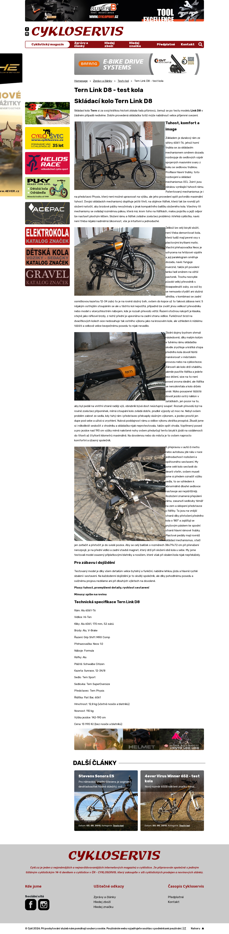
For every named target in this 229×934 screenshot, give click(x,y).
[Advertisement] (47, 75)
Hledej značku (135, 44)
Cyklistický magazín (47, 44)
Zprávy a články (81, 44)
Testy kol (123, 81)
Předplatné (166, 44)
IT (185, 928)
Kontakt (187, 44)
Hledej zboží (109, 44)
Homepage (81, 81)
